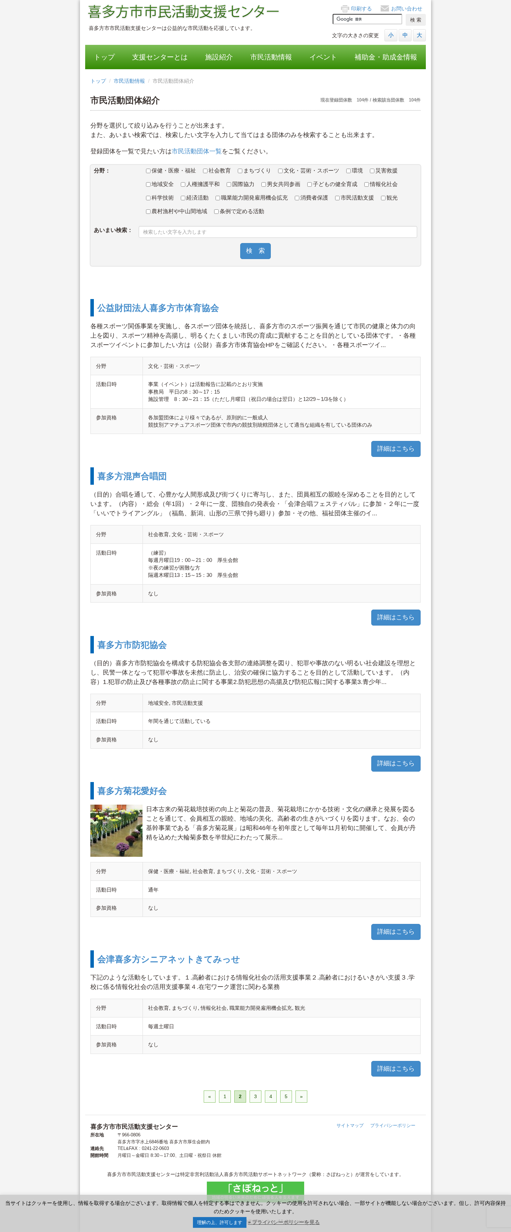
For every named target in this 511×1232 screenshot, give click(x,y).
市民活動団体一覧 (197, 151)
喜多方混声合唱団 (132, 476)
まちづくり (257, 171)
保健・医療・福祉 (174, 171)
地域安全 (163, 184)
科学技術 (163, 198)
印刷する (361, 8)
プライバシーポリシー (392, 1125)
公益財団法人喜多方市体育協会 (158, 308)
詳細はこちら (396, 448)
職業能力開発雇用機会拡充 (254, 198)
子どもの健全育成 (335, 184)
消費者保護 (314, 198)
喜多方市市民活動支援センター (184, 12)
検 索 (255, 250)
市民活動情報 (271, 57)
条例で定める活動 (242, 211)
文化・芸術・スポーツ (311, 171)
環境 (357, 171)
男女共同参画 (283, 184)
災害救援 (386, 171)
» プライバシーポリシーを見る (284, 1222)
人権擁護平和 (203, 184)
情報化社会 (384, 184)
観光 (392, 198)
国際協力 (243, 184)
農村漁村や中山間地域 (179, 211)
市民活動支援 (357, 198)
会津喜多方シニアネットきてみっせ (168, 959)
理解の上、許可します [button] (219, 1222)
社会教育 (220, 171)
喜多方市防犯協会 (132, 645)
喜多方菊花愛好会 (132, 791)
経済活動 (197, 198)
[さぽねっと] (255, 1192)
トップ (104, 57)
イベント (323, 57)
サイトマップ (350, 1125)
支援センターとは (160, 57)
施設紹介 (219, 57)
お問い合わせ (406, 8)
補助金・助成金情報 (386, 57)
